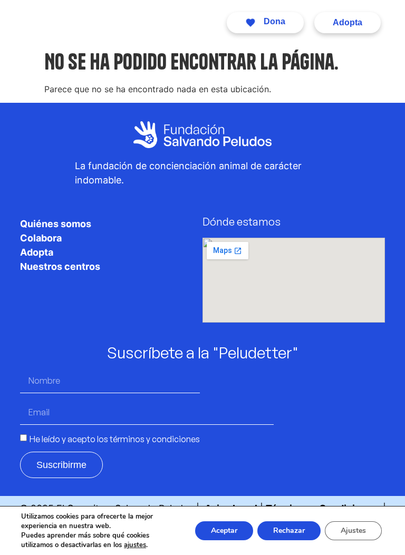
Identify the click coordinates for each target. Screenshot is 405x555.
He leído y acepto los (115, 438)
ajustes (135, 545)
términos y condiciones (155, 438)
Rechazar (289, 530)
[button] (191, 22)
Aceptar (224, 530)
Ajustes (353, 530)
